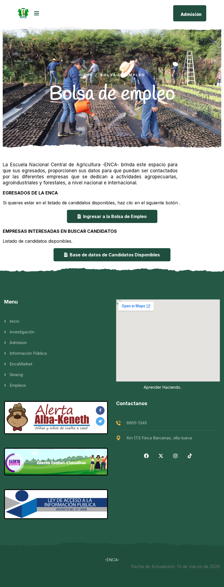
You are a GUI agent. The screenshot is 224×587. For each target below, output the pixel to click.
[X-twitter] (161, 456)
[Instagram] (175, 456)
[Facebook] (146, 456)
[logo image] (23, 13)
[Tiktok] (190, 456)
